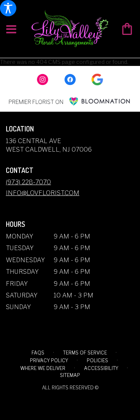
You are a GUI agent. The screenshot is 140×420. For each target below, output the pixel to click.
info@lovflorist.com (42, 193)
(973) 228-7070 (28, 182)
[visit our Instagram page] (42, 79)
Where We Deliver (42, 368)
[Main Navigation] (11, 29)
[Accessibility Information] (8, 8)
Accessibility (101, 368)
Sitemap (70, 375)
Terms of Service (85, 353)
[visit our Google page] (97, 79)
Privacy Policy (49, 360)
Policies (97, 360)
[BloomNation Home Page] (99, 101)
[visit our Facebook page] (70, 79)
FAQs (38, 353)
